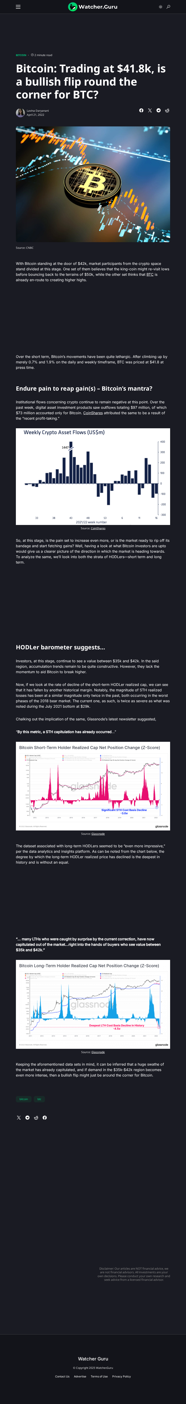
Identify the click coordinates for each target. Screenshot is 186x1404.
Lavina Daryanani (38, 111)
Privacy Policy (121, 1376)
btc (39, 1099)
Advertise (80, 1376)
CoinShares (93, 413)
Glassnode (98, 834)
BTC (150, 274)
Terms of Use (99, 1376)
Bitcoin (21, 55)
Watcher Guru (93, 1359)
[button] (18, 7)
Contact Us (62, 1376)
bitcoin (24, 1099)
